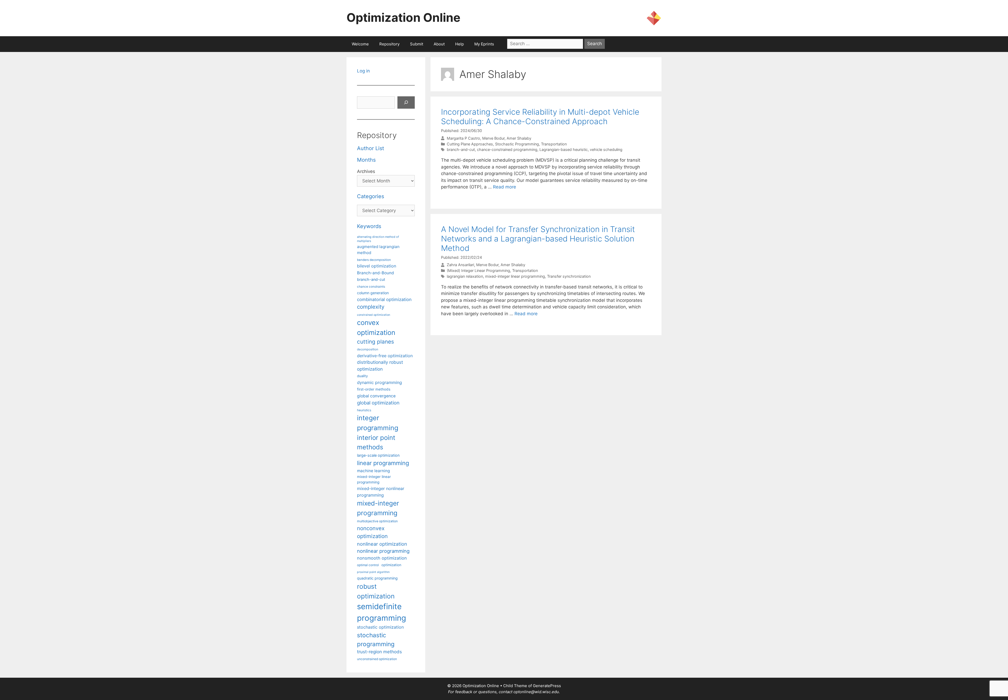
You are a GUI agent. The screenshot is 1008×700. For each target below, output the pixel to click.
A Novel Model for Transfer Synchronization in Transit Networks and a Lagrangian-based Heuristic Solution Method (538, 238)
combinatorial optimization (384, 299)
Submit (416, 43)
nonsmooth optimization (382, 558)
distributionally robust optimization (380, 365)
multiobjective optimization (377, 521)
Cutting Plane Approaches (470, 144)
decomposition (367, 349)
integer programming (377, 423)
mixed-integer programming (378, 508)
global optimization (378, 403)
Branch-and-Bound (375, 272)
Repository (389, 43)
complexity (370, 306)
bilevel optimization (376, 266)
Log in (363, 70)
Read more (504, 187)
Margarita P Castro (463, 138)
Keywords (369, 226)
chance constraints (371, 286)
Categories (370, 196)
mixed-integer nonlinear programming (380, 491)
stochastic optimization (380, 627)
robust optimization (376, 591)
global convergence (376, 395)
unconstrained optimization (377, 659)
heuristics (364, 410)
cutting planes (375, 341)
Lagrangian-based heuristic (563, 149)
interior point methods (376, 442)
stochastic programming (376, 639)
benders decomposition (374, 260)
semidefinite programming (381, 612)
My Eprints (484, 43)
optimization (391, 565)
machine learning (373, 470)
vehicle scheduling (606, 149)
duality (362, 376)
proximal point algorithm (373, 572)
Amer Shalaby (519, 138)
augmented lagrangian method (378, 249)
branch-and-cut (461, 149)
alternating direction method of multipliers (378, 239)
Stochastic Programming (517, 144)
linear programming (383, 463)
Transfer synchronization (569, 276)
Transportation (554, 144)
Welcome (360, 43)
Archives (366, 171)
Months (366, 160)
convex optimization (376, 327)
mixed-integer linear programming (515, 276)
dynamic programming (379, 382)
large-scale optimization (378, 455)
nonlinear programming (383, 551)
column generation (373, 293)
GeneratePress (547, 685)
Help (459, 43)
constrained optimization (373, 315)
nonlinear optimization (382, 544)
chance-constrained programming (507, 149)
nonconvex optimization (372, 532)
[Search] (406, 102)
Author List (370, 148)
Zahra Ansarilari (460, 265)
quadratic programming (377, 578)
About (439, 43)
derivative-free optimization (385, 355)
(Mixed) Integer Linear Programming (478, 270)
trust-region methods (379, 651)
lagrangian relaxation (465, 276)
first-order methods (373, 389)
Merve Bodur (493, 138)
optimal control (368, 565)
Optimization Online (403, 17)
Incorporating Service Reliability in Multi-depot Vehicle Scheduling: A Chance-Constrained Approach (540, 116)
